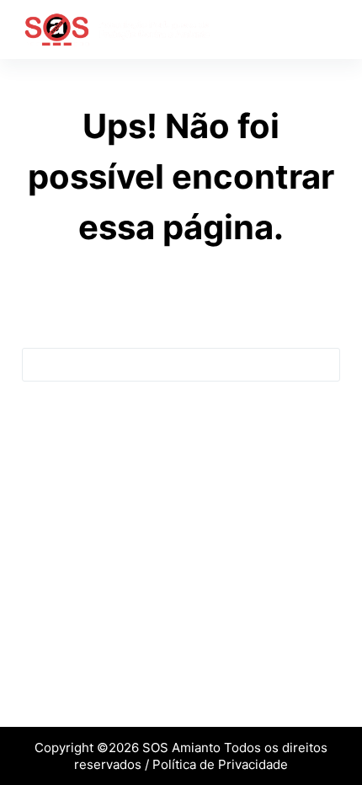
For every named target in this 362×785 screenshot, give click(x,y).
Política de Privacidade (220, 764)
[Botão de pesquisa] (322, 365)
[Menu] (332, 29)
